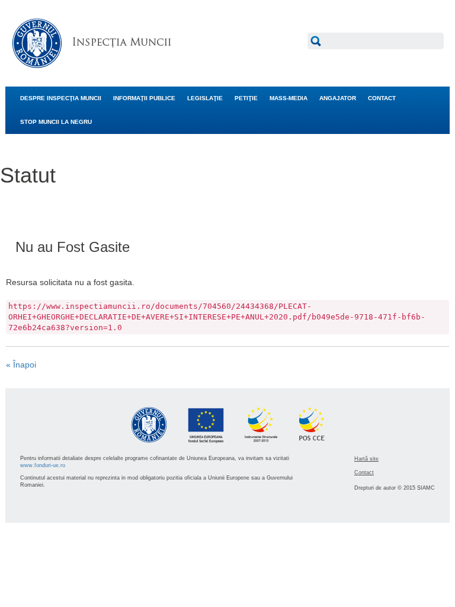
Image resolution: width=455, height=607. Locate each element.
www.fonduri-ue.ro (42, 465)
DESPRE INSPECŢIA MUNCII (60, 98)
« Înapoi (21, 364)
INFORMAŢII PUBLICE (144, 98)
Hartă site (366, 459)
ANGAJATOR (337, 98)
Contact (364, 472)
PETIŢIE (246, 98)
